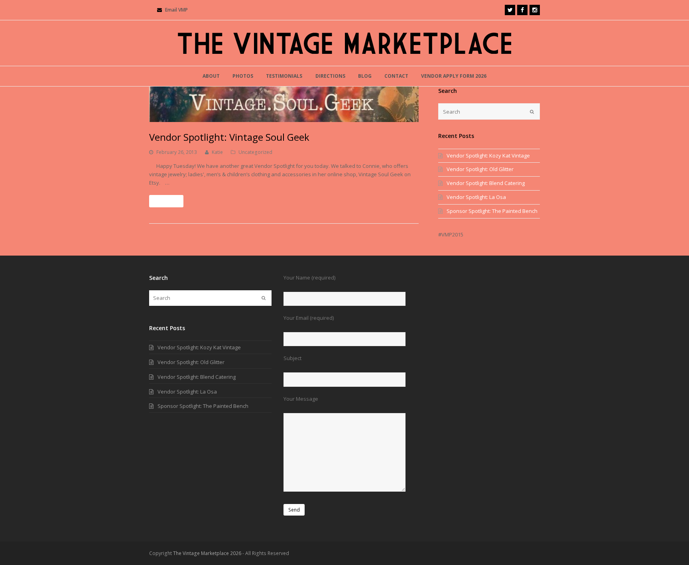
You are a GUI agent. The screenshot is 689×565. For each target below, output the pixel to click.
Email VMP (176, 9)
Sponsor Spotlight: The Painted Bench (492, 211)
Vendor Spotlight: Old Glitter (480, 169)
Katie (217, 152)
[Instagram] (535, 10)
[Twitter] (510, 10)
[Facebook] (522, 10)
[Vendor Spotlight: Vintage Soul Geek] (284, 104)
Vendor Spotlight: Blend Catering (486, 183)
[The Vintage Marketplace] (344, 43)
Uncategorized (255, 152)
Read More (166, 201)
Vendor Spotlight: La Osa (476, 197)
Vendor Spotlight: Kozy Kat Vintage (488, 155)
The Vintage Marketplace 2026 (207, 553)
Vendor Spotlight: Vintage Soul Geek (229, 137)
